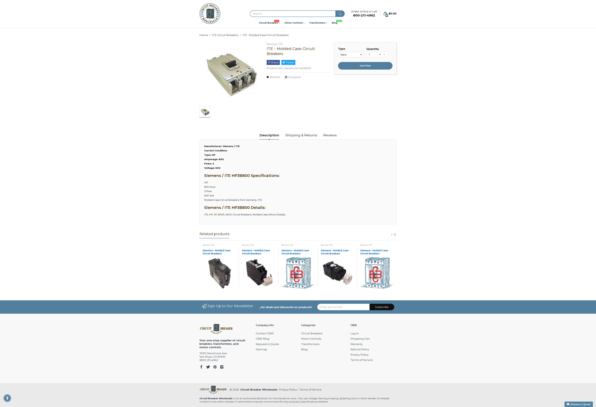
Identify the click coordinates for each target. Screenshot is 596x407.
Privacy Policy (359, 354)
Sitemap (261, 349)
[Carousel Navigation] (393, 234)
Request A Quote (267, 344)
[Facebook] (201, 367)
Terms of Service (361, 360)
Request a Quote (580, 404)
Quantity (372, 48)
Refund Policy (359, 349)
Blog (304, 349)
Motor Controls (311, 338)
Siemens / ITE (274, 44)
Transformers (310, 344)
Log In (354, 333)
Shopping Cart (360, 338)
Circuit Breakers (312, 333)
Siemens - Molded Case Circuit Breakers (216, 252)
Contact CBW (265, 333)
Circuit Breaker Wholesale (258, 389)
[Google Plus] (222, 367)
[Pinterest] (215, 367)
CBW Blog (262, 338)
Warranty (356, 344)
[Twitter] (208, 367)
